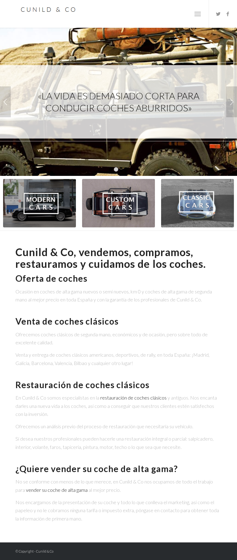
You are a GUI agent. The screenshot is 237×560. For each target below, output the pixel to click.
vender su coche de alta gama (57, 490)
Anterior (5, 101)
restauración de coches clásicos (133, 397)
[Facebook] (227, 14)
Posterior (231, 101)
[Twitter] (218, 14)
